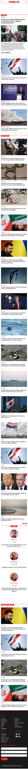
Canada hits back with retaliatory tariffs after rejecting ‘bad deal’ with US (13, 494)
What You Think (19, 722)
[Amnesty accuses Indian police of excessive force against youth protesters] (14, 33)
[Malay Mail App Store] (16, 735)
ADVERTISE (4, 741)
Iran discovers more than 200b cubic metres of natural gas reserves (14, 78)
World (3, 76)
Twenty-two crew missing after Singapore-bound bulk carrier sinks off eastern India (13, 365)
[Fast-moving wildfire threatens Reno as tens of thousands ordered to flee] (14, 117)
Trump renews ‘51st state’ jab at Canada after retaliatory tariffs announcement (13, 313)
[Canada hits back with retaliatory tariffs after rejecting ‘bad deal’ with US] (14, 481)
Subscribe (4, 758)
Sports (16, 724)
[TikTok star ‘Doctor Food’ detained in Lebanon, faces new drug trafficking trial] (14, 172)
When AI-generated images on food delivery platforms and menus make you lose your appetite (14, 590)
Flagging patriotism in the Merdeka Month (14, 567)
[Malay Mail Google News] (19, 737)
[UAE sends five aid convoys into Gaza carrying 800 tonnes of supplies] (14, 197)
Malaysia (3, 719)
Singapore (4, 721)
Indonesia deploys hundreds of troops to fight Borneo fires (12, 519)
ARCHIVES (3, 734)
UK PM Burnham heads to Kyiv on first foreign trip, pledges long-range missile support (14, 104)
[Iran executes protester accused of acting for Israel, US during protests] (14, 275)
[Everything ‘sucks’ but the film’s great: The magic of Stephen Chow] (14, 533)
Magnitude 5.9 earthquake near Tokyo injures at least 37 (13, 416)
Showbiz (17, 719)
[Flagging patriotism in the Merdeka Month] (14, 556)
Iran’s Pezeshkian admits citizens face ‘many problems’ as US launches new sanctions (14, 235)
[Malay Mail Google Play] (19, 735)
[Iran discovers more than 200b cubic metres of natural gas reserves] (14, 66)
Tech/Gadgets (18, 726)
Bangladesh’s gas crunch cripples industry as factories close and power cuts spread (14, 390)
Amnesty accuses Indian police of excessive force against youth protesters (13, 21)
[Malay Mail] (14, 2)
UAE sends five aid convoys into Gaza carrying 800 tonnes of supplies (13, 209)
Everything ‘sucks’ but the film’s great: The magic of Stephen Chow (14, 545)
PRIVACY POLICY (5, 737)
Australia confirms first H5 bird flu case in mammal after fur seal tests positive (13, 339)
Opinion (17, 721)
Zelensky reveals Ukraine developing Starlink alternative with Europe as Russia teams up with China (13, 261)
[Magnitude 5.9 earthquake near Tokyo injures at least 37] (14, 404)
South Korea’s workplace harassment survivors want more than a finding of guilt (13, 159)
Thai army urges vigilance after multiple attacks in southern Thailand (13, 442)
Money (3, 724)
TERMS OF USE (4, 739)
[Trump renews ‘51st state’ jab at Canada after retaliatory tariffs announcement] (14, 301)
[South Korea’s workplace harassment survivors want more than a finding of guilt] (14, 147)
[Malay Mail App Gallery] (17, 737)
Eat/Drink (3, 728)
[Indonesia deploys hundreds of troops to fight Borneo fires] (14, 507)
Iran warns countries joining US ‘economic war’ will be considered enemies (13, 468)
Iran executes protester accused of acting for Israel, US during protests (14, 287)
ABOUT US (3, 736)
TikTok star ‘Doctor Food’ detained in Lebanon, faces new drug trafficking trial (13, 184)
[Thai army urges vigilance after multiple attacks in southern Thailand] (14, 430)
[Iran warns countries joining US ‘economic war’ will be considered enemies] (14, 456)
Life (2, 726)
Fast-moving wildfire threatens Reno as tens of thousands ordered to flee (13, 129)
